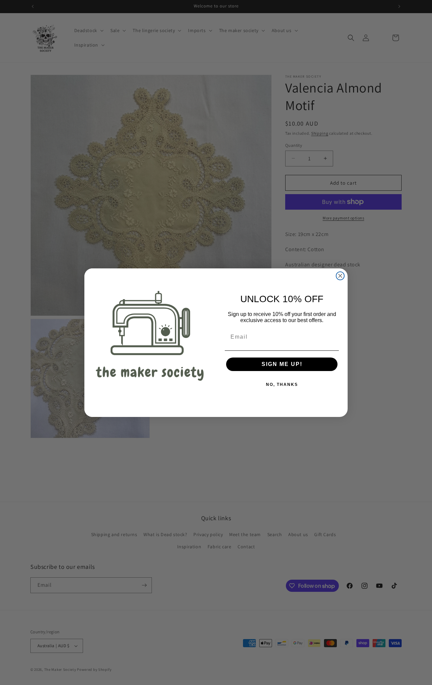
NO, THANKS (282, 384)
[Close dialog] (340, 276)
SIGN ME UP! (282, 364)
